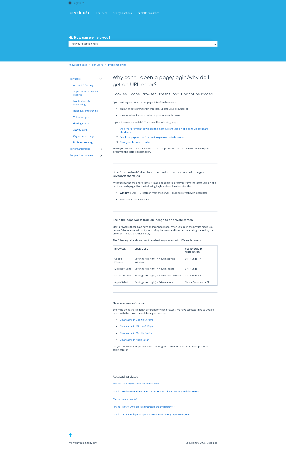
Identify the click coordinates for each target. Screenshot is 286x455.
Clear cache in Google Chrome (136, 319)
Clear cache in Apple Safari (134, 339)
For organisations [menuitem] (80, 148)
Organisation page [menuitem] (83, 136)
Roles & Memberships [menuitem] (85, 110)
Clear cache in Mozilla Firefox (136, 333)
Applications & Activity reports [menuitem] (85, 93)
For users (101, 13)
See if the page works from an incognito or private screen (152, 137)
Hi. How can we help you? (90, 37)
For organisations (122, 13)
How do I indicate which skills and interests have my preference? (143, 406)
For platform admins (147, 13)
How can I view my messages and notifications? (136, 383)
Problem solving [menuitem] (83, 142)
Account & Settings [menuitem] (83, 85)
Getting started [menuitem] (81, 123)
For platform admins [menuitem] (81, 155)
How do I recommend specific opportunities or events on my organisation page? (151, 414)
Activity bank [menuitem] (80, 129)
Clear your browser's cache (135, 142)
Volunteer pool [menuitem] (81, 117)
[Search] (214, 44)
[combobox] (140, 44)
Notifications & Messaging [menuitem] (81, 103)
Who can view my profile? (125, 399)
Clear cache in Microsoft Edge (136, 326)
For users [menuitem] (75, 78)
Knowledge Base (78, 64)
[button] (101, 79)
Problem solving (117, 64)
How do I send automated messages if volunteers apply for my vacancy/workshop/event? (156, 391)
